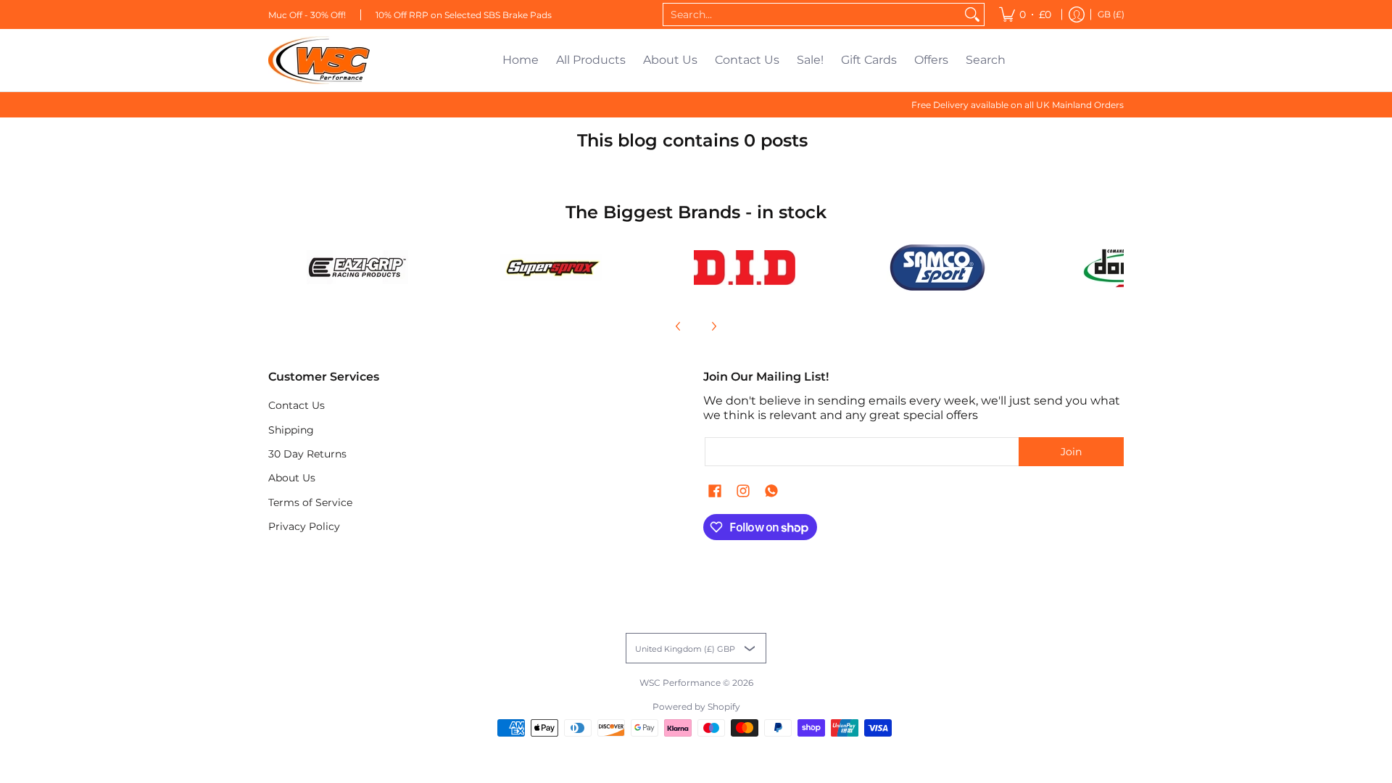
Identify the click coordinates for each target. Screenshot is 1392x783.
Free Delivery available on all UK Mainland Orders (1017, 104)
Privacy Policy (304, 526)
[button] (715, 491)
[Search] (972, 14)
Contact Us (296, 405)
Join (1071, 451)
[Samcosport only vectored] (937, 267)
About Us (291, 477)
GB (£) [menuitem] (1111, 14)
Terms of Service (310, 502)
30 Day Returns (307, 453)
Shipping (291, 429)
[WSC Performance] (319, 60)
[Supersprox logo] (551, 267)
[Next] (713, 326)
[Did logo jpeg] (744, 268)
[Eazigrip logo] (357, 267)
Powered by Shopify (696, 706)
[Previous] (679, 326)
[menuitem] (1025, 14)
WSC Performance (680, 682)
